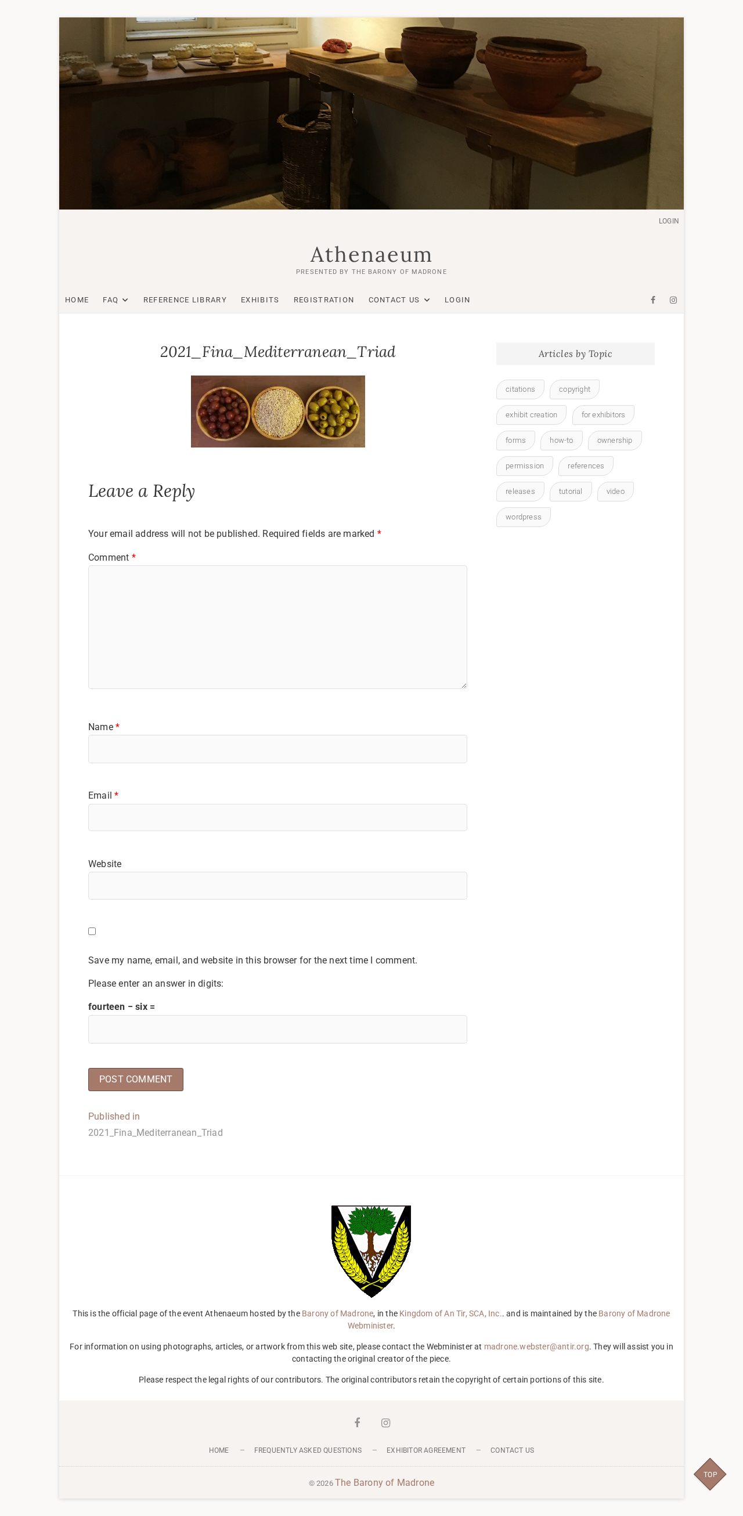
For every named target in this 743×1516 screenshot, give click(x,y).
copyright (574, 389)
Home (77, 299)
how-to (561, 440)
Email (103, 795)
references (586, 465)
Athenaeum (372, 254)
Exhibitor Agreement (426, 1450)
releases (520, 491)
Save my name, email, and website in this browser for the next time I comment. (252, 960)
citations (520, 389)
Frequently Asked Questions (308, 1450)
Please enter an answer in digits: (156, 983)
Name (104, 726)
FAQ (110, 299)
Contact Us (394, 299)
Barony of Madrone (337, 1313)
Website (104, 863)
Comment (112, 557)
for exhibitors (604, 414)
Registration (324, 299)
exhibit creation (531, 414)
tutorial (571, 491)
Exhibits (260, 299)
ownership (615, 440)
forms (516, 440)
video (616, 491)
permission (525, 465)
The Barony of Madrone (384, 1482)
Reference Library (185, 299)
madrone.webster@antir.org (536, 1346)
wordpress (524, 516)
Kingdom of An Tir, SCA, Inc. (450, 1313)
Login (669, 221)
